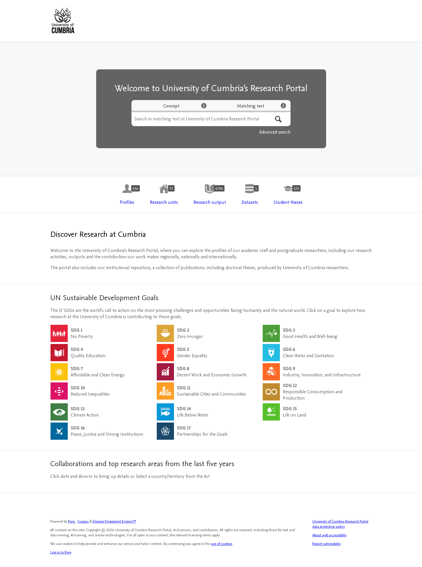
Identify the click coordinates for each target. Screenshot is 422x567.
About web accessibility (329, 535)
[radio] (171, 106)
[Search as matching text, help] (283, 105)
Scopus (83, 521)
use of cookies (221, 543)
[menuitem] (127, 195)
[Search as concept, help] (204, 105)
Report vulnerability (326, 543)
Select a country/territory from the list (173, 476)
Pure (72, 521)
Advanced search (275, 132)
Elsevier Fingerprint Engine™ (114, 521)
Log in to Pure (60, 552)
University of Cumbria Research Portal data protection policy (340, 524)
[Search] (278, 119)
